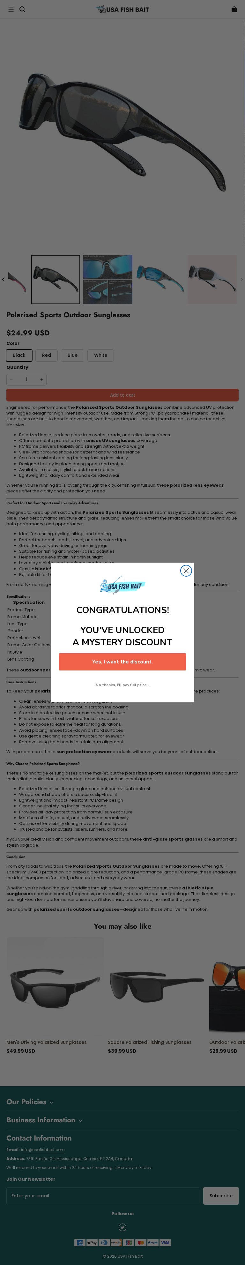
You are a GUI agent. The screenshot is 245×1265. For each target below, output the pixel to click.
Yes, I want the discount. (122, 661)
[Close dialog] (186, 570)
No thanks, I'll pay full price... (123, 684)
